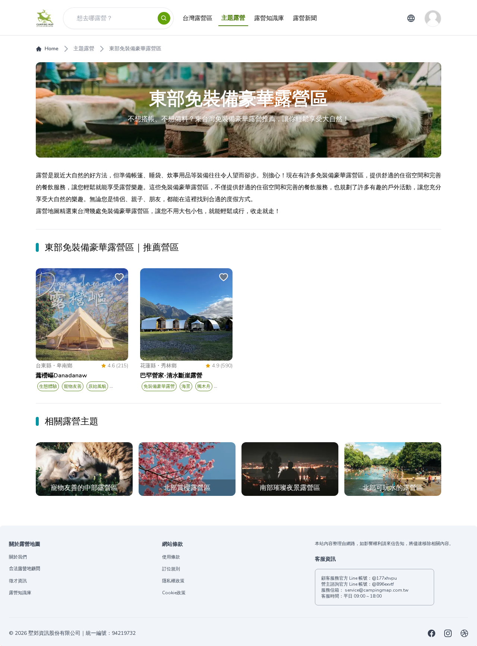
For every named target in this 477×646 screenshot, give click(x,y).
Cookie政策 (174, 593)
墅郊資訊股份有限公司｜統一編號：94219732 (82, 633)
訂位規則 (171, 569)
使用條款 (171, 557)
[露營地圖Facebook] (431, 633)
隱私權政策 (173, 581)
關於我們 (18, 557)
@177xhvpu (384, 578)
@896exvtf (383, 584)
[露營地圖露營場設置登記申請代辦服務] (464, 633)
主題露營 (83, 48)
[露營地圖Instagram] (448, 633)
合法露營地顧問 (24, 569)
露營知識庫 (20, 593)
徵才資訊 (18, 581)
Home (52, 48)
